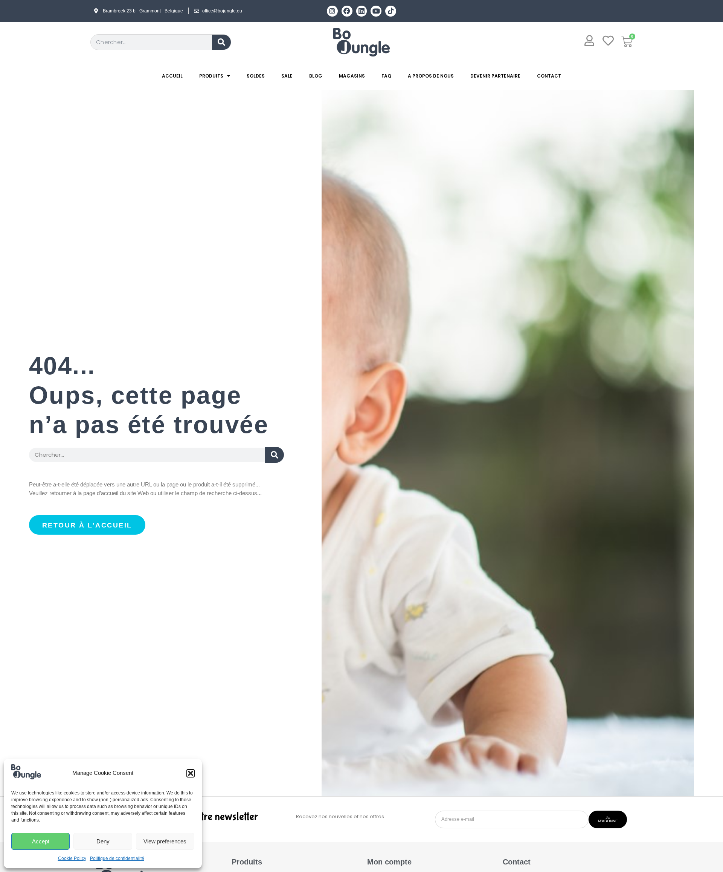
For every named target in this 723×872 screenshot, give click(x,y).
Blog (315, 76)
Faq (386, 76)
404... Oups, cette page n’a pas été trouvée (149, 395)
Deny (103, 841)
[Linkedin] (361, 11)
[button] (190, 773)
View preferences (164, 841)
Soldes (256, 76)
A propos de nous (431, 76)
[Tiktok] (390, 11)
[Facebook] (347, 11)
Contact (549, 76)
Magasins (352, 76)
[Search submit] (274, 455)
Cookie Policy (72, 858)
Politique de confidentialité (117, 858)
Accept (40, 841)
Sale (287, 76)
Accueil (172, 76)
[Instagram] (332, 11)
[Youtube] (376, 11)
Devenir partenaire (495, 76)
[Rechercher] (221, 42)
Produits (211, 76)
